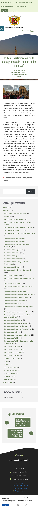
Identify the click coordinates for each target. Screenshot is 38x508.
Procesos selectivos (10, 370)
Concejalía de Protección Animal (15, 323)
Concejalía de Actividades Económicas (18, 227)
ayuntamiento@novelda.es (23, 2)
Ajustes (22, 505)
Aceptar (5, 505)
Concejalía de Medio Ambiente (15, 292)
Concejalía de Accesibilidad (14, 219)
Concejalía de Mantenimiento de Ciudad (18, 286)
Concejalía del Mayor (11, 355)
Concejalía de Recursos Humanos (16, 326)
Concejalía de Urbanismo (13, 349)
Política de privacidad (20, 485)
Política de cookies (20, 488)
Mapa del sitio (20, 491)
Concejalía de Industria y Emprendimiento (19, 278)
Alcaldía (7, 216)
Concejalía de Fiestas (12, 267)
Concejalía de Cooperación (14, 250)
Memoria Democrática (12, 358)
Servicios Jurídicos (11, 367)
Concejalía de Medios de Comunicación (18, 295)
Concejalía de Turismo (12, 346)
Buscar (30, 191)
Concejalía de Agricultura (13, 230)
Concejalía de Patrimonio (13, 320)
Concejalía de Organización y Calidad (17, 312)
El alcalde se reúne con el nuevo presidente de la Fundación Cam (16, 433)
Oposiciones (8, 379)
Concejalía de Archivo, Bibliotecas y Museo (19, 233)
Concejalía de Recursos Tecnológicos (17, 329)
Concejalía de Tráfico (11, 338)
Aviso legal (20, 483)
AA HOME (6, 207)
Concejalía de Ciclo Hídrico (14, 239)
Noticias (5, 210)
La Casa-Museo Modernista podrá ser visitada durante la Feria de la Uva (22, 422)
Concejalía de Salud (11, 332)
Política (6, 364)
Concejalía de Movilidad (12, 304)
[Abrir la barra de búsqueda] (22, 31)
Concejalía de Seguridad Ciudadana (17, 335)
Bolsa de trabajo (10, 373)
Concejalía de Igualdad (12, 275)
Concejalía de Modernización (14, 301)
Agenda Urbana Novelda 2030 (15, 213)
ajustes (15, 502)
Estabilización (9, 376)
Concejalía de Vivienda (12, 352)
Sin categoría (7, 382)
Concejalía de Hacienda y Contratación (18, 270)
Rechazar (13, 505)
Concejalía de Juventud (12, 283)
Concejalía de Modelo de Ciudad (16, 298)
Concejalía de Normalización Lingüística (18, 307)
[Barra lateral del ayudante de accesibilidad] (2, 28)
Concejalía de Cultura (13, 178)
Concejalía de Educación (13, 259)
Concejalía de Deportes (12, 256)
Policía (6, 361)
